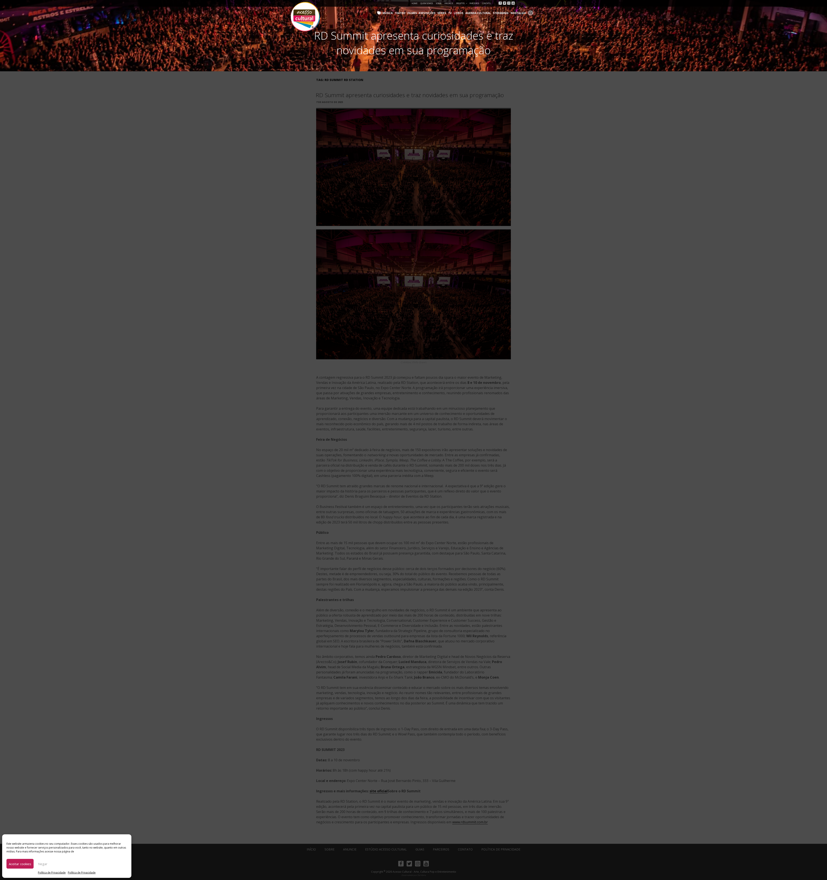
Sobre (438, 3)
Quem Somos (426, 3)
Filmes (412, 13)
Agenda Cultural (478, 13)
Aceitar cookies (20, 864)
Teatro (400, 13)
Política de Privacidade (52, 872)
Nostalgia (518, 13)
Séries (441, 13)
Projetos (460, 3)
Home (414, 3)
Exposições (427, 13)
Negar (42, 864)
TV (450, 13)
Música (387, 13)
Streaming (500, 13)
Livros (458, 13)
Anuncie (449, 3)
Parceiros (474, 3)
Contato (486, 3)
